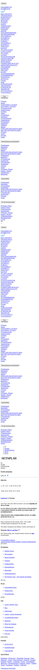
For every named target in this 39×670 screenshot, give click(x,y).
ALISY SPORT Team (11, 604)
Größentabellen (31, 542)
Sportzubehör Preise (11, 587)
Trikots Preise (9, 590)
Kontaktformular (9, 647)
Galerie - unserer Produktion (13, 614)
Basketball (20, 658)
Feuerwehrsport (18, 660)
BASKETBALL (10, 450)
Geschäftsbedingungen (11, 617)
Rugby (28, 663)
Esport (10, 660)
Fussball (32, 660)
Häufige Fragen (9, 551)
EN (4, 219)
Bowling (27, 658)
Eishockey (4, 660)
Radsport (22, 663)
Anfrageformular (6, 542)
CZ (2, 219)
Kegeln (9, 661)
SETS (6, 452)
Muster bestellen (16, 542)
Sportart (7, 448)
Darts (32, 658)
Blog (6, 608)
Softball (33, 663)
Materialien (8, 570)
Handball (3, 661)
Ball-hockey (12, 658)
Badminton (4, 658)
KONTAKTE (9, 644)
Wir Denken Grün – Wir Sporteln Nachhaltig (18, 577)
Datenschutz (8, 611)
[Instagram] (5, 668)
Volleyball (23, 665)
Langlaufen (16, 661)
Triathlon (17, 665)
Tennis (3, 665)
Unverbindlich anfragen (8, 540)
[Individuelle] (8, 475)
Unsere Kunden (9, 630)
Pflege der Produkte (10, 624)
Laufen (23, 661)
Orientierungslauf (13, 663)
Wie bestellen (8, 554)
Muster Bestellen (10, 557)
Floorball (26, 660)
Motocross (4, 663)
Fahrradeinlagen (9, 567)
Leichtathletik (30, 661)
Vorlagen (24, 542)
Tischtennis (9, 665)
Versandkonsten (9, 594)
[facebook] (12, 668)
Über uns (7, 633)
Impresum (8, 621)
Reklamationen (9, 627)
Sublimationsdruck (10, 573)
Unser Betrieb (9, 651)
